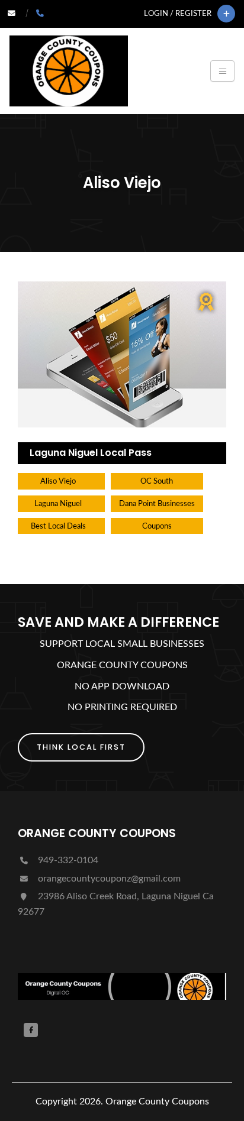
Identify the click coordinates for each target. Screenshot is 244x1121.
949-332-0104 (67, 860)
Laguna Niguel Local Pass (91, 452)
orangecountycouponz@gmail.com (108, 878)
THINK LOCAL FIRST (81, 747)
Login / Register (177, 13)
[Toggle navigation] (222, 71)
